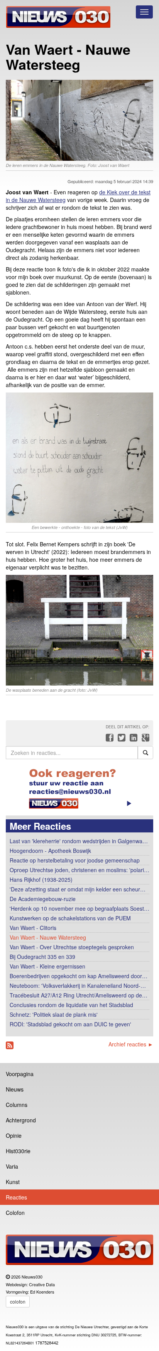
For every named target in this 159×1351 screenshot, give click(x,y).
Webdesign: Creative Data (30, 1284)
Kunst (13, 1182)
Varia (12, 1166)
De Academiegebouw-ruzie (43, 899)
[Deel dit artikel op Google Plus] (144, 739)
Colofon (15, 1212)
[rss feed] (10, 1045)
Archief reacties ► (130, 1044)
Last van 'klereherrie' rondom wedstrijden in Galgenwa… (79, 841)
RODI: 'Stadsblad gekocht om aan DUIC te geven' (70, 1024)
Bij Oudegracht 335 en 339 (42, 956)
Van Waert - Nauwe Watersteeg (48, 937)
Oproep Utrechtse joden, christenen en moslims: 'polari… (79, 870)
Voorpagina (20, 1074)
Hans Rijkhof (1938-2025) (41, 879)
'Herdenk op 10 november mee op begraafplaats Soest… (79, 908)
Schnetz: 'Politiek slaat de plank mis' (54, 1014)
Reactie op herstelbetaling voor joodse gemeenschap (75, 860)
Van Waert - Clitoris (33, 928)
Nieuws (15, 1089)
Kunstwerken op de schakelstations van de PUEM (70, 918)
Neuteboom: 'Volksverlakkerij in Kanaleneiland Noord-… (78, 985)
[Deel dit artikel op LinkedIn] (133, 739)
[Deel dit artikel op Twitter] (121, 739)
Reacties (16, 1197)
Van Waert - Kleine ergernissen (47, 966)
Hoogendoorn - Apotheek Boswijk (50, 850)
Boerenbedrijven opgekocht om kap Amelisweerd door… (78, 976)
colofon (17, 1301)
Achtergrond (21, 1120)
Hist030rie (18, 1151)
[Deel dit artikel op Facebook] (109, 739)
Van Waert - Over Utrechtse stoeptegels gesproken (72, 947)
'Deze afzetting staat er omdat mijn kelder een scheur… (77, 889)
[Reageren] (79, 788)
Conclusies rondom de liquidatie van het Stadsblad (71, 1005)
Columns (16, 1104)
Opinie (14, 1135)
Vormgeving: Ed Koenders (30, 1292)
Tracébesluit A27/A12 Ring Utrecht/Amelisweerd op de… (78, 995)
